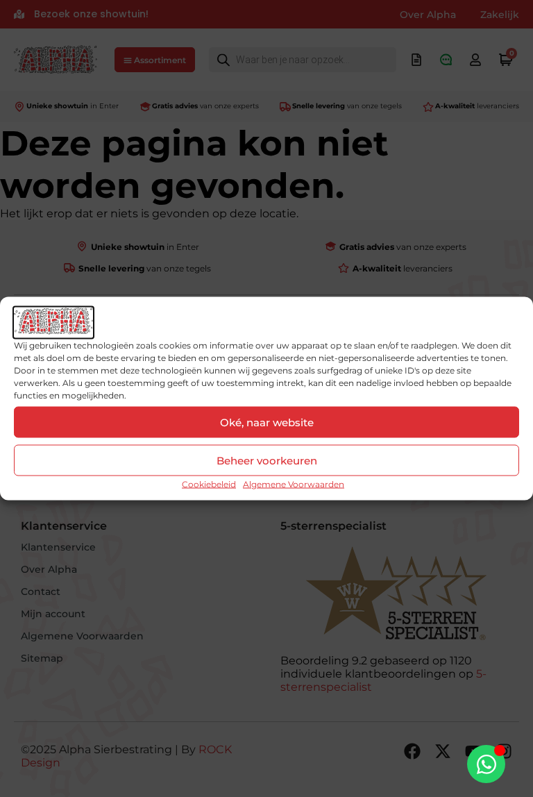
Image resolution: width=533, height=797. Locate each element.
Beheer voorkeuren (267, 460)
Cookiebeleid (209, 484)
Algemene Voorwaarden (293, 484)
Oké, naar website (267, 421)
